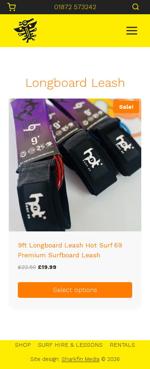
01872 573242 (75, 7)
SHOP (23, 344)
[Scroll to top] (132, 340)
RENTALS (122, 344)
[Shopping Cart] (11, 7)
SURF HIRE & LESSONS (70, 344)
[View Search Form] (136, 7)
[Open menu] (131, 30)
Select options (75, 289)
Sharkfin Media (80, 359)
